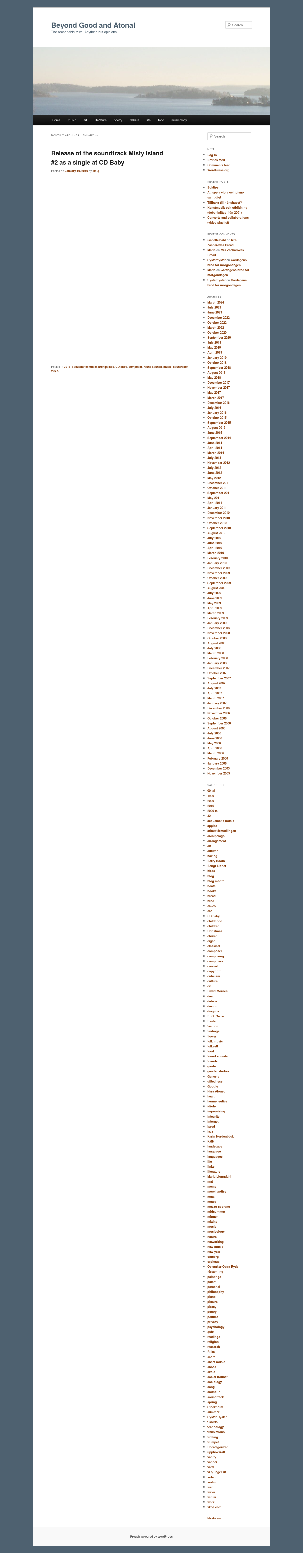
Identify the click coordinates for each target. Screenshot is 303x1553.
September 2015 (219, 422)
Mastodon (214, 1518)
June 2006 (214, 738)
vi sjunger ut (216, 1472)
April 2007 (214, 693)
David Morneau (218, 991)
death (211, 996)
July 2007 (214, 688)
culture (212, 981)
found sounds (153, 366)
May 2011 (214, 497)
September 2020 (219, 337)
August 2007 (216, 683)
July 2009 (214, 592)
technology (215, 1426)
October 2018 (217, 362)
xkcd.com (214, 1507)
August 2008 (216, 643)
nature (212, 1236)
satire (211, 1357)
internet (212, 1121)
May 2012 (214, 477)
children (213, 926)
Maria (211, 250)
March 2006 (215, 753)
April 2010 (214, 547)
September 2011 (219, 492)
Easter (212, 1021)
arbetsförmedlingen (221, 830)
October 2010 (217, 523)
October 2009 (217, 578)
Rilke (211, 1351)
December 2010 (218, 512)
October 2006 (217, 718)
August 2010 (216, 532)
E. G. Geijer (215, 1016)
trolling (212, 1437)
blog (210, 876)
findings (213, 1031)
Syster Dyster (217, 1417)
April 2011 (214, 502)
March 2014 (215, 452)
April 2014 (214, 447)
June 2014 (214, 442)
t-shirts (212, 1421)
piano (211, 1296)
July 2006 (214, 733)
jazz (210, 1131)
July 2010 (214, 537)
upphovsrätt (216, 1452)
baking (212, 855)
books (211, 891)
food (161, 120)
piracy (211, 1306)
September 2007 (219, 678)
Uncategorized (217, 1447)
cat (209, 910)
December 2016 (218, 402)
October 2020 (217, 332)
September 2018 (219, 367)
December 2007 (218, 668)
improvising (216, 1111)
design (212, 1006)
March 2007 (215, 698)
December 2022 (218, 317)
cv (209, 986)
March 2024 (215, 302)
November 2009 (218, 573)
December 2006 (218, 708)
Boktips (212, 187)
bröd (210, 901)
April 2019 (214, 352)
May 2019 (214, 347)
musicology (179, 120)
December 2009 (218, 568)
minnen (212, 1216)
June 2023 (214, 312)
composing (215, 956)
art (85, 120)
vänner (212, 1462)
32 (209, 815)
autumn (212, 850)
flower (211, 1036)
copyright (214, 971)
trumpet (213, 1442)
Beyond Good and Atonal (93, 25)
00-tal (211, 790)
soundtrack (180, 366)
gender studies (218, 1071)
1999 (210, 795)
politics (212, 1316)
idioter (212, 1106)
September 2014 (219, 437)
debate (134, 120)
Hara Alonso (216, 1091)
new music (215, 1246)
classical (213, 946)
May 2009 (214, 603)
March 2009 (215, 613)
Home (56, 120)
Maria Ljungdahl (219, 1176)
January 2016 (217, 412)
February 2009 (217, 618)
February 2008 (217, 658)
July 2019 (214, 342)
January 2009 (217, 623)
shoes (211, 1366)
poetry (118, 120)
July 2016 (214, 407)
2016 (67, 366)
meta (210, 1196)
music (72, 120)
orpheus (213, 1261)
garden (212, 1066)
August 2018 (216, 372)
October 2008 (217, 638)
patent (211, 1281)
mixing (212, 1221)
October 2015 (217, 417)
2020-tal (212, 810)
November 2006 (218, 713)
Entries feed (216, 159)
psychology (215, 1326)
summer (213, 1412)
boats (211, 886)
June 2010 (214, 542)
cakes (211, 905)
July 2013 (214, 457)
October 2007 (217, 673)
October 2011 (217, 487)
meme (211, 1186)
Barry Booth (216, 860)
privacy (212, 1321)
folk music (215, 1041)
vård (210, 1467)
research (213, 1346)
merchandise (216, 1191)
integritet (213, 1116)
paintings (214, 1276)
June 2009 (214, 598)
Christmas (214, 931)
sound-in (213, 1391)
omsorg (213, 1256)
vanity (211, 1457)
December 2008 (218, 628)
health (211, 1096)
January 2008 (217, 663)
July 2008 (214, 648)
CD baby (121, 366)
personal (213, 1286)
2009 (210, 800)
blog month (215, 881)
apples (212, 825)
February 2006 (217, 758)
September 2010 (219, 527)
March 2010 (215, 552)
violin (211, 1482)
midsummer (216, 1211)
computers (215, 961)
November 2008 (218, 633)
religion (213, 1341)
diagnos (213, 1011)
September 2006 (219, 723)
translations (216, 1431)
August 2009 (216, 587)
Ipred (211, 1126)
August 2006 (216, 728)
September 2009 (219, 583)
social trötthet (217, 1376)
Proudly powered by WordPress (151, 1536)
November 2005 (218, 773)
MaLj (96, 171)
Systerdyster (216, 260)
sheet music (216, 1361)
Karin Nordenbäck (220, 1136)
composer (135, 366)
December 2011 (218, 482)
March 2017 (215, 397)
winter (211, 1497)
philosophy (215, 1291)
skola (211, 1371)
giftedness (215, 1081)
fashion (212, 1026)
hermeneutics (217, 1101)
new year (213, 1251)
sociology (214, 1381)
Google (212, 1086)
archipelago (106, 366)
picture (212, 1301)
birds (211, 870)
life (149, 120)
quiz (210, 1331)
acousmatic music (84, 366)
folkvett (212, 1046)
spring (212, 1402)
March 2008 (215, 653)
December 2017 (218, 382)
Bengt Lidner (216, 865)
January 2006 (217, 763)
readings (213, 1336)
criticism (213, 976)
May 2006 (214, 743)
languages (215, 1156)
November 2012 (218, 462)
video (54, 371)
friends (212, 1061)
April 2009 (214, 608)
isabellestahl (216, 240)
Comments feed (218, 165)
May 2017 (214, 392)
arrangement (216, 841)
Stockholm (215, 1407)
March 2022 (215, 327)
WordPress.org (218, 170)
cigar (211, 941)
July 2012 (214, 467)
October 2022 (217, 322)
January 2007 (217, 703)
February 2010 (217, 558)
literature (101, 120)
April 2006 (214, 748)
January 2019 (217, 357)
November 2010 (218, 518)
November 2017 (218, 387)
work (210, 1502)
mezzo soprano (218, 1206)
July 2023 (214, 307)
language (214, 1151)
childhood (214, 921)
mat (210, 1181)
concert (212, 966)
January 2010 (217, 563)
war (210, 1487)
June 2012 (214, 472)
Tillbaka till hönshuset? (224, 202)
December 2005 (218, 768)
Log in (212, 154)
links (210, 1166)
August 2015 (216, 427)
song (211, 1386)
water (211, 1492)
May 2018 (214, 377)
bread (211, 896)
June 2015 (214, 432)
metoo (212, 1201)
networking (215, 1241)
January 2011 (217, 507)
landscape (214, 1146)
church (212, 936)
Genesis (213, 1076)
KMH (210, 1141)
